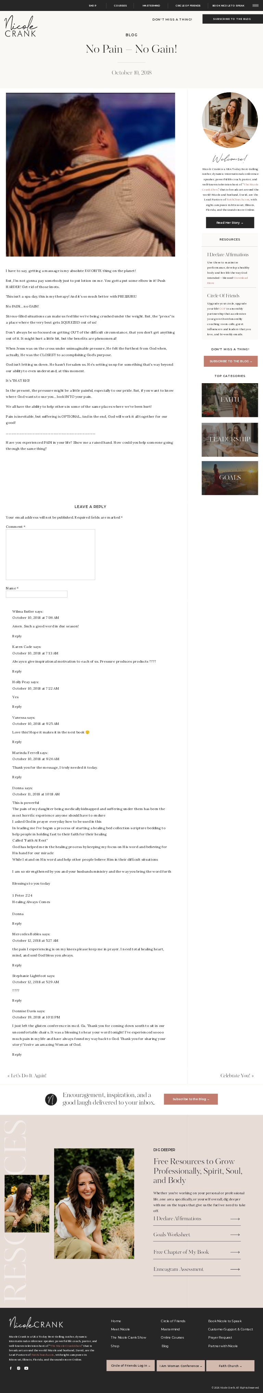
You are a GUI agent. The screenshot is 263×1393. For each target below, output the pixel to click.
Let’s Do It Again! (29, 1075)
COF (223, 309)
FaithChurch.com (238, 199)
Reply (16, 636)
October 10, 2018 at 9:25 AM (35, 723)
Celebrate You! (235, 1075)
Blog (132, 35)
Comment (15, 526)
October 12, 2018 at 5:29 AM (35, 982)
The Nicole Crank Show (66, 1346)
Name (12, 588)
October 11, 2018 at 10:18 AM (36, 794)
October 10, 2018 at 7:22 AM (35, 688)
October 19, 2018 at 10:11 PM (36, 1017)
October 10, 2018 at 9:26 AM (35, 759)
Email (12, 603)
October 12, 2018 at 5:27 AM (35, 940)
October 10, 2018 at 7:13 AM (35, 653)
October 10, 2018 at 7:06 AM (35, 618)
